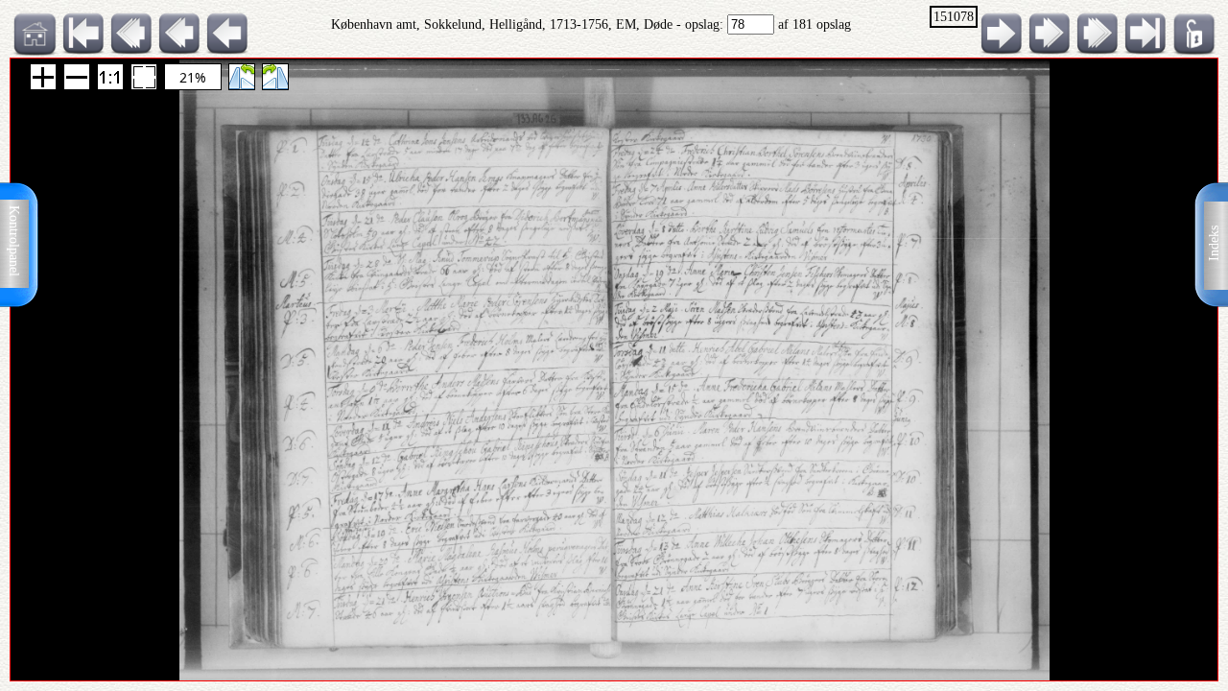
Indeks (1214, 243)
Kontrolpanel (14, 240)
